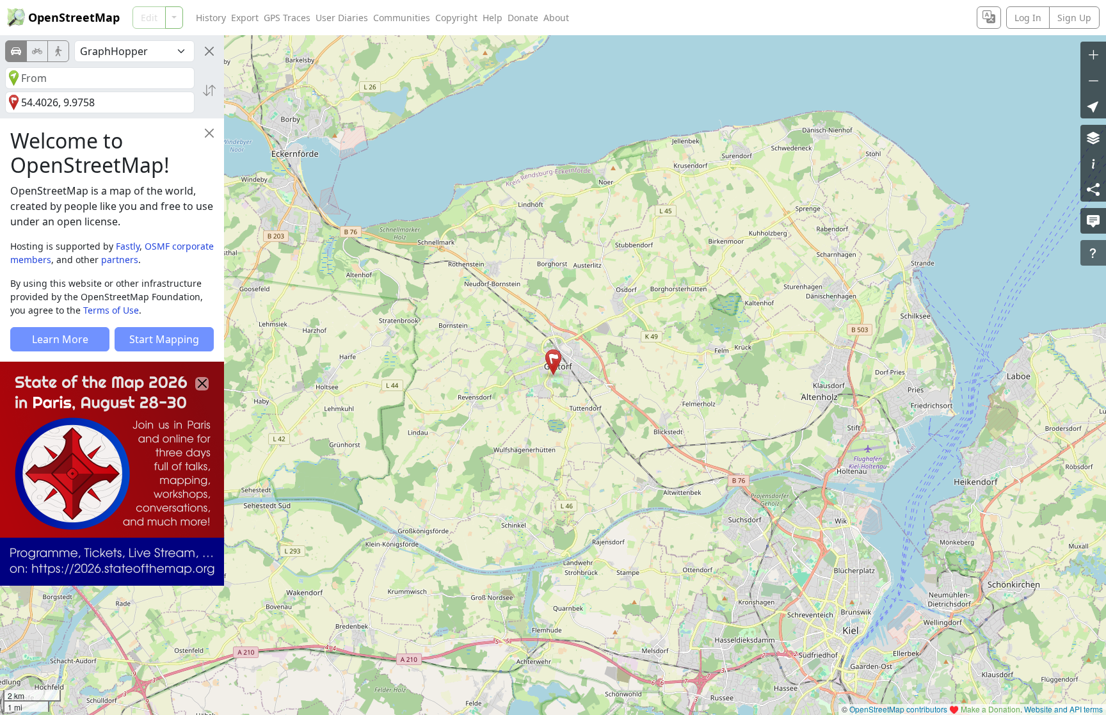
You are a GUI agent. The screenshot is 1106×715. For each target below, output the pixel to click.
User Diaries (342, 18)
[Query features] (1093, 253)
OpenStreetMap (74, 17)
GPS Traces (287, 18)
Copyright (456, 18)
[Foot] (58, 51)
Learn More (60, 339)
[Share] (1093, 189)
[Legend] (1093, 163)
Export (245, 18)
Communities (401, 18)
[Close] (209, 51)
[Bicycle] (37, 51)
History (211, 18)
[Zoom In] (1093, 54)
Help (492, 18)
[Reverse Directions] (209, 90)
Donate (523, 18)
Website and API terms (1063, 708)
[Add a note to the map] (1093, 221)
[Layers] (1093, 137)
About (556, 18)
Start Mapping (164, 339)
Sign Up (1074, 18)
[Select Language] (989, 17)
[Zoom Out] (1093, 80)
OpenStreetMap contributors (898, 708)
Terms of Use (111, 310)
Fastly (128, 246)
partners (119, 259)
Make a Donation (990, 708)
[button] (553, 362)
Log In (1027, 18)
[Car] (16, 51)
